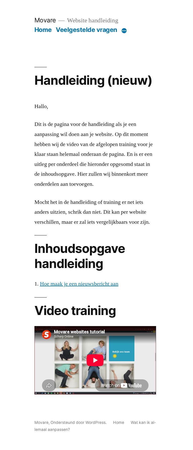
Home (43, 29)
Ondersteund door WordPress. (79, 422)
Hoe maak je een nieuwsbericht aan (79, 283)
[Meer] (124, 31)
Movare (45, 20)
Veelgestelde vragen (86, 29)
